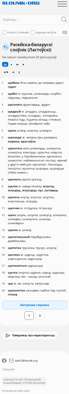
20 (3, 290)
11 (3, 208)
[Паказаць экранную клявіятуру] (64, 32)
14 (3, 237)
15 (3, 248)
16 (3, 255)
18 (3, 272)
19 (3, 283)
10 (3, 197)
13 (3, 230)
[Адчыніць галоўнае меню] (62, 4)
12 (3, 215)
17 (3, 265)
